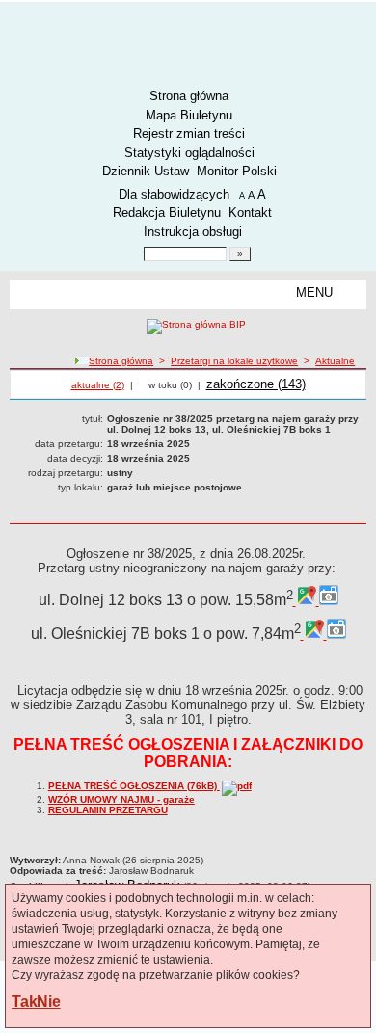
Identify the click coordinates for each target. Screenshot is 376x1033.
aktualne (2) (97, 385)
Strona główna (188, 96)
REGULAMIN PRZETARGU (108, 810)
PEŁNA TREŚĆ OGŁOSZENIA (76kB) (134, 786)
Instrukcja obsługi (193, 232)
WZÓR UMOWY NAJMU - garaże (121, 799)
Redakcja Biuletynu (167, 212)
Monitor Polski (237, 171)
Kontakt (250, 212)
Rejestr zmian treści (189, 133)
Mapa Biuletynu (189, 115)
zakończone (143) (256, 384)
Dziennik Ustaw (145, 171)
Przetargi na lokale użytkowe (234, 361)
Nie (48, 1001)
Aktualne (335, 361)
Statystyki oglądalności (189, 153)
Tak (24, 1001)
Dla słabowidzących (174, 194)
